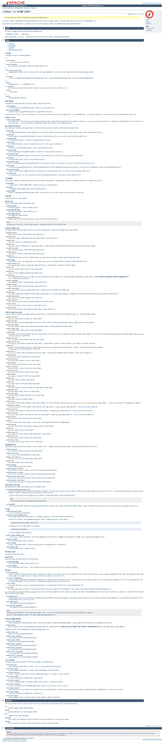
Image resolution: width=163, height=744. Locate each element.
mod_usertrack (12, 437)
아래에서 (51, 36)
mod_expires (12, 364)
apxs (39, 501)
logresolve (11, 653)
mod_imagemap (12, 282)
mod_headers (12, 376)
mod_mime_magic (13, 395)
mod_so (10, 422)
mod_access (11, 253)
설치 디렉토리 (12, 45)
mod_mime (11, 294)
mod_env (10, 273)
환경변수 (149, 23)
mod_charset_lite (13, 265)
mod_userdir (12, 309)
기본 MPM (73, 506)
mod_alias (11, 238)
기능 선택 (11, 48)
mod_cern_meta (12, 339)
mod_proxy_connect (72, 403)
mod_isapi (11, 399)
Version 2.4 (27, 8)
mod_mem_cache (14, 335)
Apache (4, 8)
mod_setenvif (12, 301)
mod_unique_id (12, 434)
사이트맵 (159, 3)
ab (9, 633)
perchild (25, 261)
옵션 (148, 21)
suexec (38, 626)
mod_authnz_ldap (13, 330)
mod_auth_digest (13, 326)
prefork (119, 506)
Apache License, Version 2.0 (19, 741)
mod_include (12, 286)
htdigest (11, 645)
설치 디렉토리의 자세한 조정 (50, 666)
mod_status (11, 305)
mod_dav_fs (49, 347)
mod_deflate (12, 356)
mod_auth (11, 246)
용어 (155, 3)
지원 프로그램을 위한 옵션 (15, 50)
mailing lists (62, 734)
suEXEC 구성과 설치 (41, 662)
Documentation (19, 8)
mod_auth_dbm (12, 322)
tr (143, 14)
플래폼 (70, 23)
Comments (149, 30)
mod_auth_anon (12, 318)
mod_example (21, 466)
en (135, 14)
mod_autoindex (12, 250)
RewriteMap (30, 592)
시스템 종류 (11, 46)
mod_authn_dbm (9, 592)
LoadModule (46, 516)
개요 (148, 19)
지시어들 (148, 3)
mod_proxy (11, 403)
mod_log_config (13, 290)
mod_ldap (11, 383)
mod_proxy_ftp (83, 403)
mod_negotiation (13, 297)
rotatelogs (11, 657)
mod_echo (11, 462)
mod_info (11, 380)
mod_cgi (42, 257)
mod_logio (11, 387)
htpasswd (11, 649)
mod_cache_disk (139, 334)
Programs (33, 8)
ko (140, 14)
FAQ (152, 3)
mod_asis (11, 242)
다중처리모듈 (35, 506)
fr (137, 14)
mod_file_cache (13, 372)
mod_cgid (46, 261)
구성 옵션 (11, 43)
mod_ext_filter (13, 368)
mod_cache (11, 334)
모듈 (144, 3)
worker (19, 261)
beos (97, 506)
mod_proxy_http (93, 403)
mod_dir (10, 269)
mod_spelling (12, 426)
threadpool (125, 506)
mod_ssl (10, 430)
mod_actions (12, 234)
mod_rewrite (12, 418)
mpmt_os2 (107, 506)
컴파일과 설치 (150, 28)
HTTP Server (11, 8)
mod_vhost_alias (13, 441)
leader (102, 506)
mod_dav (10, 347)
